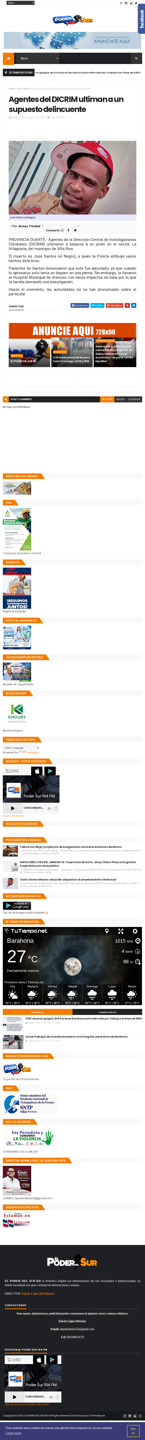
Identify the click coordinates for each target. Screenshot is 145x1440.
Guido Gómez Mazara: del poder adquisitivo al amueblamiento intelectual (68, 879)
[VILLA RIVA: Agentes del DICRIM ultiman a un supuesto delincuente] (72, 177)
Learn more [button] (13, 1433)
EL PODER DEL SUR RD (23, 361)
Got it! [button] (133, 1431)
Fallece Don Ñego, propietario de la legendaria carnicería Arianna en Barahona (70, 847)
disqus (120, 399)
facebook (134, 399)
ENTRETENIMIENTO (105, 341)
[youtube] (131, 3)
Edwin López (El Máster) (38, 1293)
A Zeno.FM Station (13, 816)
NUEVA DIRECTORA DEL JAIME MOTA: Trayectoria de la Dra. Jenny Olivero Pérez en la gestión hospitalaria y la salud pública (78, 864)
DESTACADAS (60, 352)
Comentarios (107, 1012)
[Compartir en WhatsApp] (64, 230)
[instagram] (126, 3)
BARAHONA (17, 355)
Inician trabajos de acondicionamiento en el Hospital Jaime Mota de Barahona (76, 1037)
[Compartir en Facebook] (70, 230)
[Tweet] (77, 230)
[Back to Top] (140, 1416)
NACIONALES (24, 88)
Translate (32, 752)
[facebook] (121, 3)
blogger (107, 399)
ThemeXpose (97, 1415)
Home (12, 88)
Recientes (37, 1012)
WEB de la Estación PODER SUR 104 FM (27, 1404)
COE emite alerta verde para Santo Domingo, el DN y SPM (71, 359)
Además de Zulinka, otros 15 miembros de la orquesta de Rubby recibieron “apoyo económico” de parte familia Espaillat (114, 354)
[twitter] (136, 3)
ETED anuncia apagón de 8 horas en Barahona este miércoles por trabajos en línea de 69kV (83, 1018)
